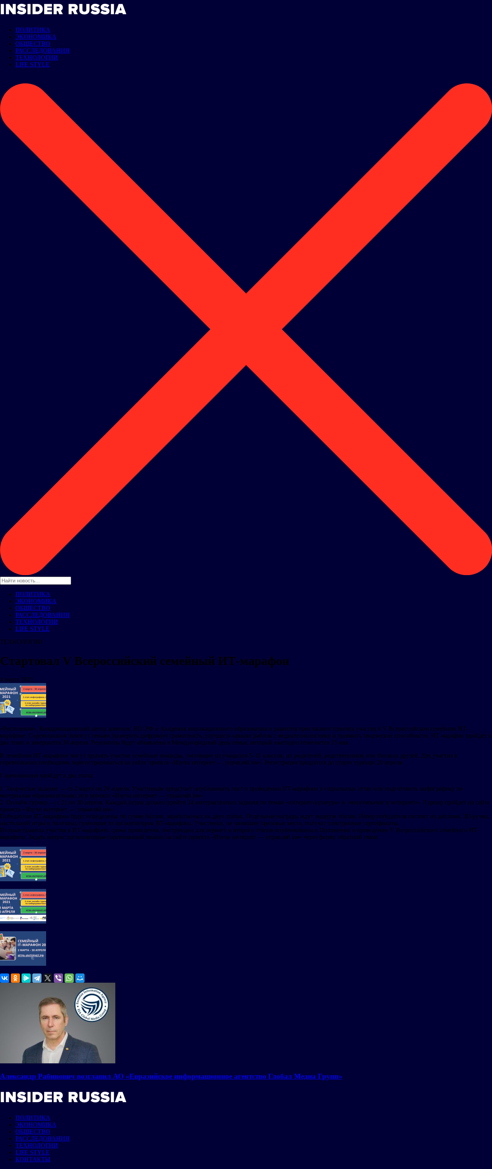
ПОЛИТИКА (32, 30)
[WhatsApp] (69, 978)
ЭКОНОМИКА (36, 36)
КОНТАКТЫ (32, 1159)
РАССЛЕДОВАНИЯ (42, 50)
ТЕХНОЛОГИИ (36, 57)
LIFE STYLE (32, 64)
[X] (47, 978)
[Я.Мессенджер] (26, 978)
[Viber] (58, 978)
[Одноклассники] (15, 978)
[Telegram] (37, 978)
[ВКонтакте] (4, 978)
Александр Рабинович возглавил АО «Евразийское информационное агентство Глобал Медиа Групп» (171, 1076)
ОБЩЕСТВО (32, 43)
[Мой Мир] (80, 978)
